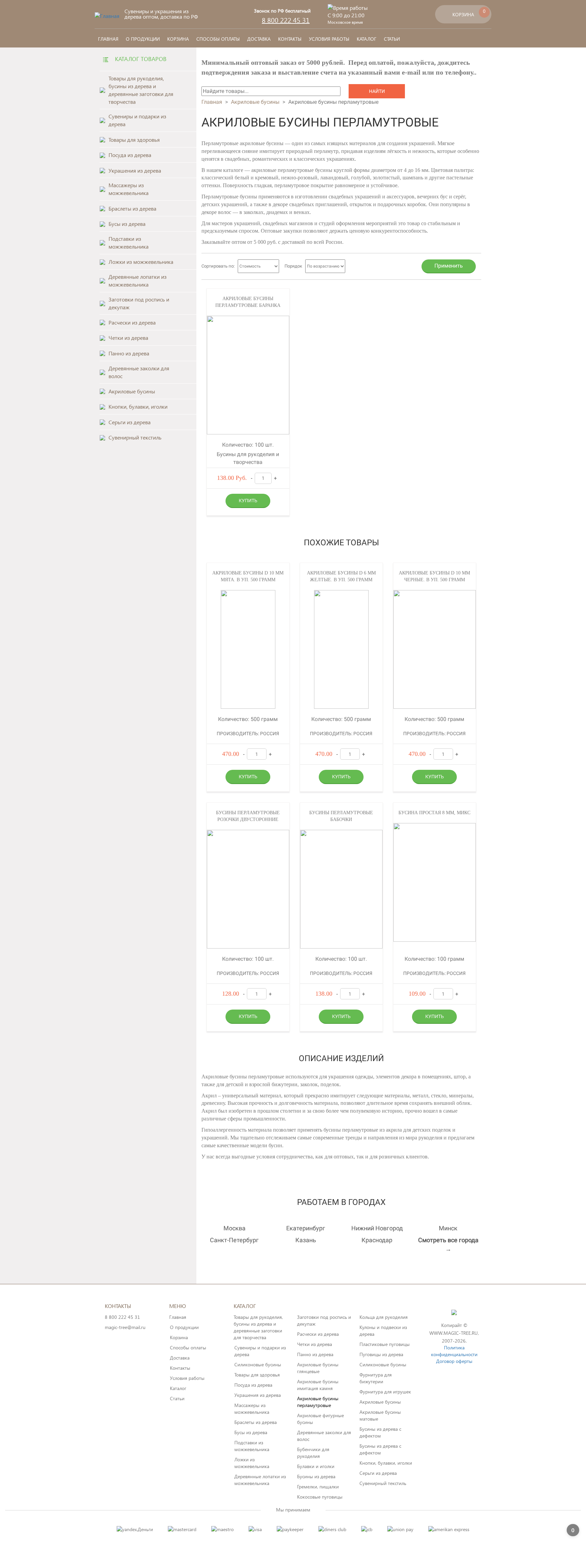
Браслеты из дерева (255, 1422)
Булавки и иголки (315, 1466)
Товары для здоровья (257, 1374)
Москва (234, 1228)
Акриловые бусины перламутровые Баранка (247, 302)
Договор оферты (454, 1361)
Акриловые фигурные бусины (320, 1418)
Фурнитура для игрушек (385, 1391)
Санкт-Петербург (234, 1240)
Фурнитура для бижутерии (375, 1378)
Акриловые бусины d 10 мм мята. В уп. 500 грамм (248, 576)
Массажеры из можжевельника (251, 1408)
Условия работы (329, 39)
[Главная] (107, 15)
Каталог (366, 39)
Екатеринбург (305, 1228)
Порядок (293, 266)
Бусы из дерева (250, 1432)
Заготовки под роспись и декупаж (324, 1320)
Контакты (289, 39)
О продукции (143, 39)
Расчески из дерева (318, 1334)
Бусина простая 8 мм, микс (434, 812)
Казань (305, 1240)
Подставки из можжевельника (251, 1445)
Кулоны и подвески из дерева (383, 1330)
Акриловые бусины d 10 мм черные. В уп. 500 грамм (434, 576)
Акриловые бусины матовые (380, 1415)
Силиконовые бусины (257, 1364)
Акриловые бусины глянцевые (317, 1367)
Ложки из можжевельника (251, 1462)
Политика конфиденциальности (454, 1351)
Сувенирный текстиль (382, 1483)
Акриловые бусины (255, 102)
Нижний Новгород (377, 1228)
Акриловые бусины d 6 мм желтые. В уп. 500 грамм (341, 576)
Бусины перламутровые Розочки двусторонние (248, 816)
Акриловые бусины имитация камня (317, 1384)
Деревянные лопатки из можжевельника (260, 1479)
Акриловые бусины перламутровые (317, 1401)
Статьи (392, 39)
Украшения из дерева (257, 1395)
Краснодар (377, 1240)
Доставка (259, 39)
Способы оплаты (218, 39)
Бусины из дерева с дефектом (380, 1432)
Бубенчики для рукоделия (313, 1452)
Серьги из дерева (378, 1473)
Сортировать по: (218, 266)
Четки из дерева (314, 1344)
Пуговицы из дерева (381, 1354)
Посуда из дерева (253, 1385)
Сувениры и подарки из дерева (260, 1351)
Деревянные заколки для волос (324, 1435)
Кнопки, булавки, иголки (385, 1463)
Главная (108, 39)
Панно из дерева (315, 1354)
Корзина (178, 39)
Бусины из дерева (316, 1476)
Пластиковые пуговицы (384, 1344)
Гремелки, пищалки (318, 1486)
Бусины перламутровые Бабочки (341, 816)
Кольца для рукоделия (383, 1317)
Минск (448, 1228)
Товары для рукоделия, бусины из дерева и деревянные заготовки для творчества (258, 1327)
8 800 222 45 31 (286, 19)
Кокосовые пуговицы (320, 1496)
